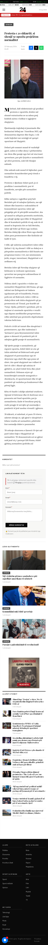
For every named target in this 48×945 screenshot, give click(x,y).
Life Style (5, 917)
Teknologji (6, 912)
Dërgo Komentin (16, 525)
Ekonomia (6, 854)
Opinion (9, 24)
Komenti (9, 507)
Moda (4, 921)
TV (27, 900)
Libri (27, 887)
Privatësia (37, 939)
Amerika (29, 854)
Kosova (28, 858)
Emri (7, 488)
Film (27, 883)
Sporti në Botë (7, 883)
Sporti (4, 879)
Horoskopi (6, 929)
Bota (27, 850)
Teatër (28, 896)
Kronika (5, 858)
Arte (27, 879)
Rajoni (28, 863)
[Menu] (4, 9)
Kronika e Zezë (7, 863)
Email (8, 497)
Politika (5, 850)
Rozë (4, 925)
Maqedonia (29, 867)
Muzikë (28, 892)
